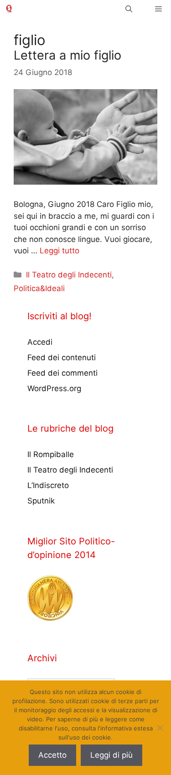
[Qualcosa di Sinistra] (9, 9)
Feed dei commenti (62, 372)
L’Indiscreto (48, 485)
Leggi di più (111, 755)
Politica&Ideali (39, 288)
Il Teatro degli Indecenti (69, 274)
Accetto (52, 755)
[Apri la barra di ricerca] (129, 9)
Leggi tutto (59, 250)
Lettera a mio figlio (67, 55)
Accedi (39, 342)
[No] (159, 727)
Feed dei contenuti (61, 357)
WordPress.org (54, 388)
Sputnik (41, 500)
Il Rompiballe (50, 454)
